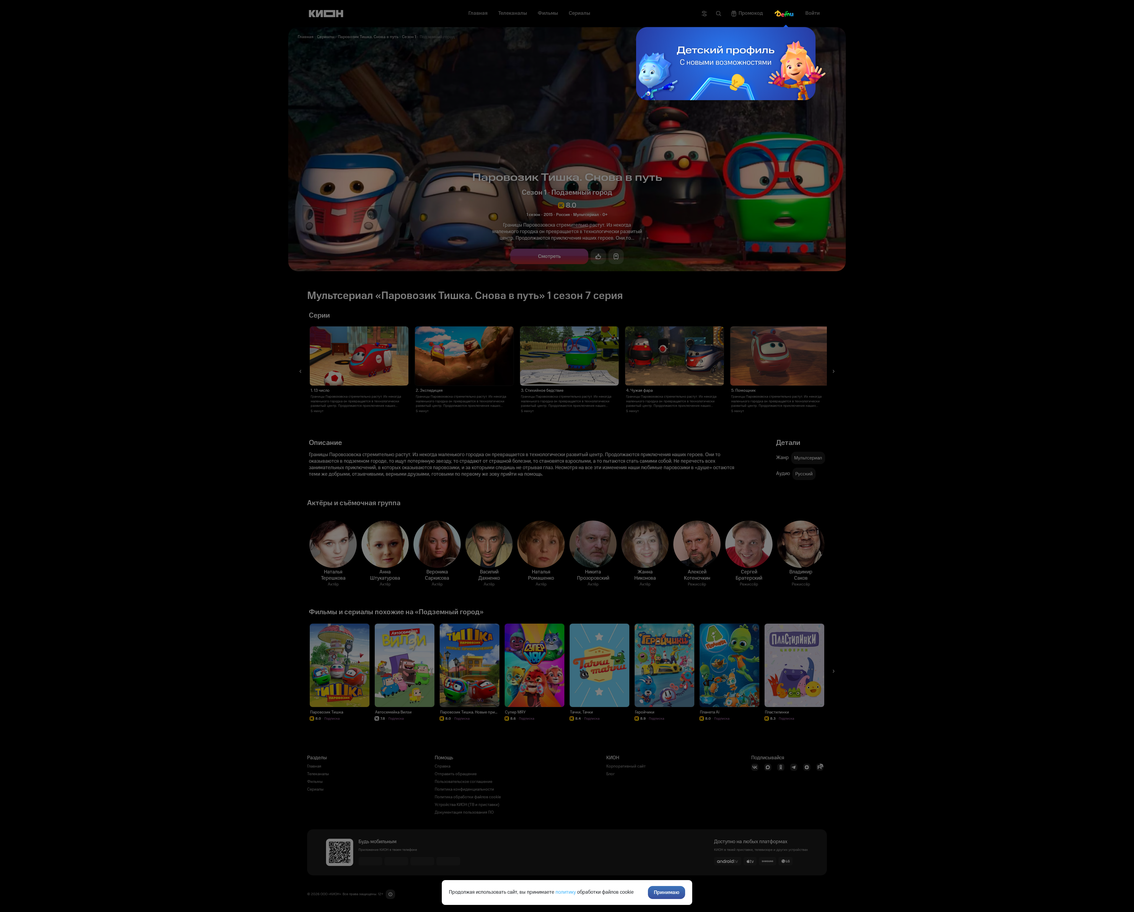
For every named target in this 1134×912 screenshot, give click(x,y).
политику (565, 892)
